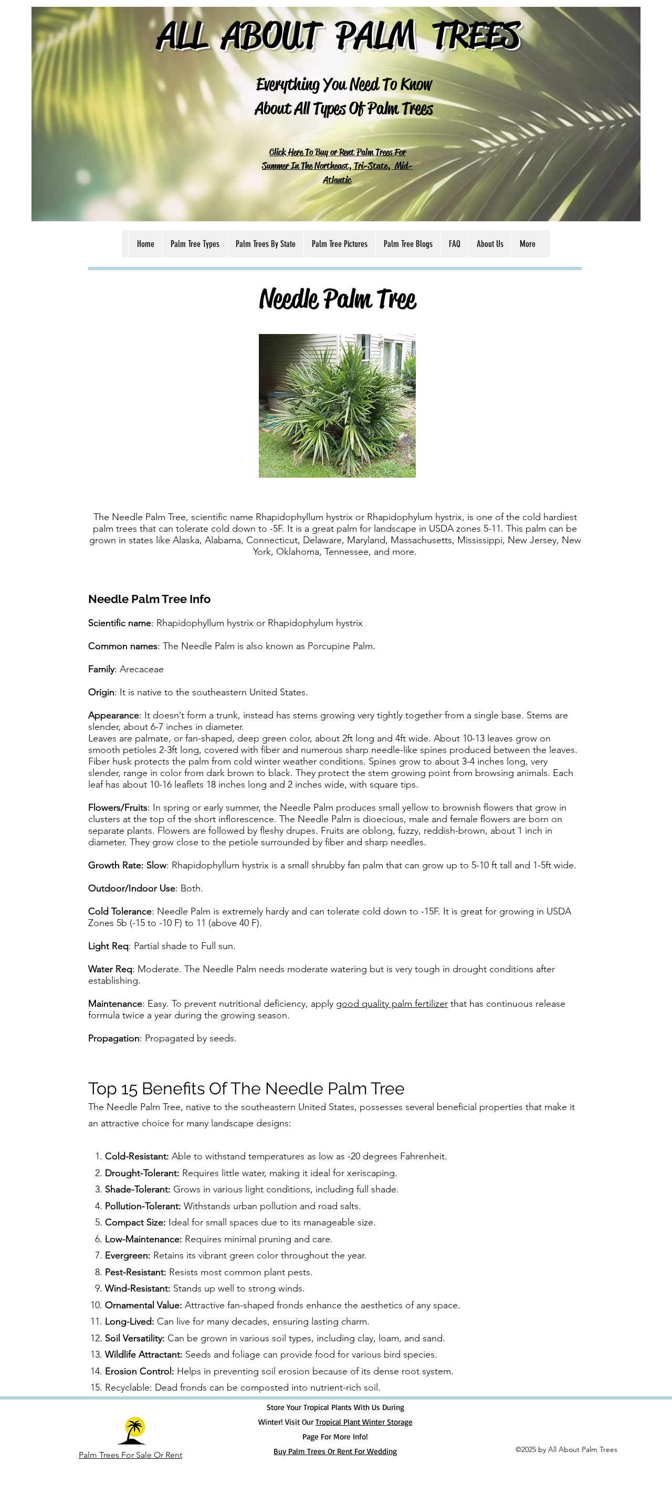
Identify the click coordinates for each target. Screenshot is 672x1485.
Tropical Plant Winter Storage (364, 1422)
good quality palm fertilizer (392, 1003)
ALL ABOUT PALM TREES (339, 34)
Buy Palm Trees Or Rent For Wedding (335, 1451)
